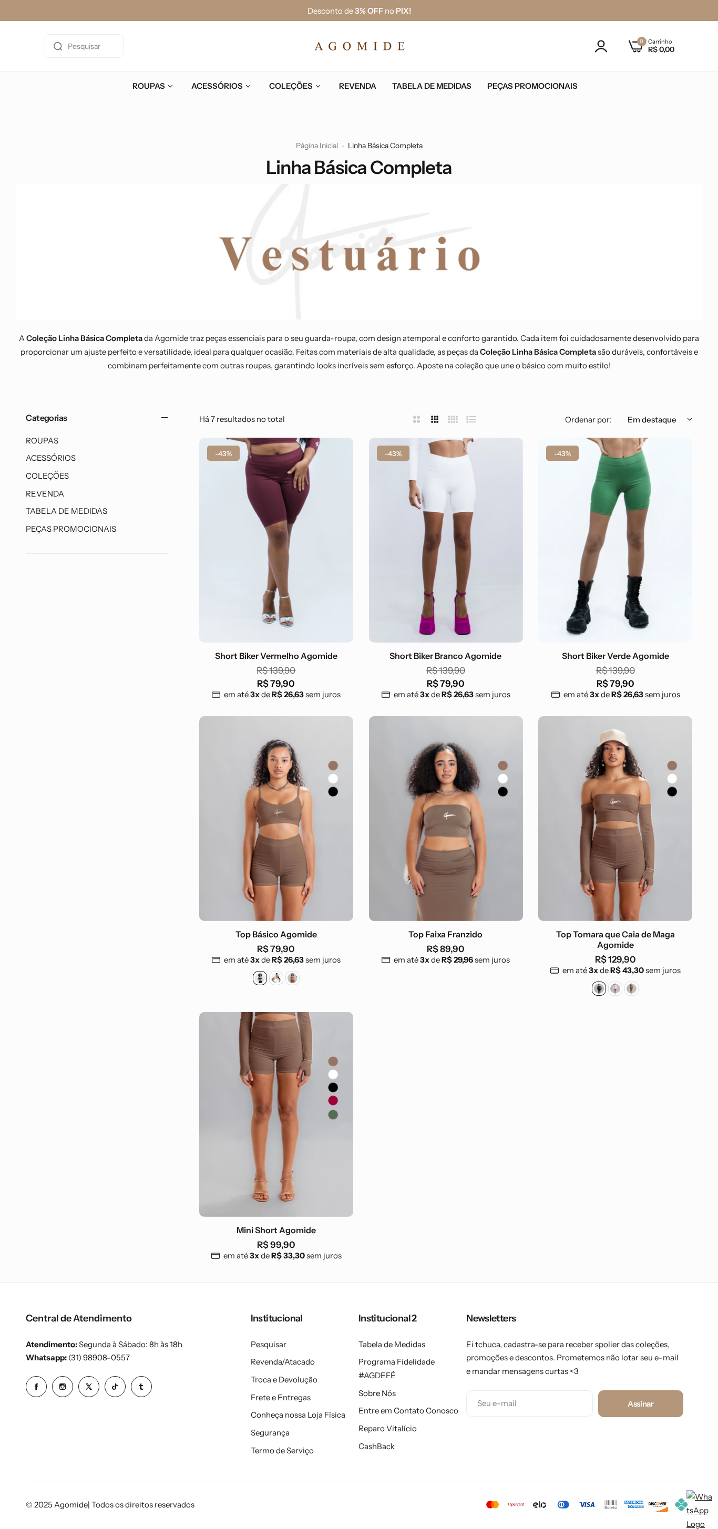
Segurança (270, 1433)
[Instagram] (62, 1386)
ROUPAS (42, 441)
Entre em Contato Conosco (408, 1411)
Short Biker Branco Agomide (445, 655)
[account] (604, 46)
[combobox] (84, 46)
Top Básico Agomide (276, 934)
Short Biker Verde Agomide (615, 655)
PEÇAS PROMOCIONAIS (71, 529)
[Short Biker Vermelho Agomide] (276, 540)
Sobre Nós (377, 1393)
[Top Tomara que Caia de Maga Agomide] (615, 818)
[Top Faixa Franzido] (446, 818)
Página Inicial (317, 145)
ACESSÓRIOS (51, 458)
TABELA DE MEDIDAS (66, 511)
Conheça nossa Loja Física (298, 1415)
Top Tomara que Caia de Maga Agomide (615, 939)
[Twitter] (88, 1386)
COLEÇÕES (47, 476)
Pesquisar (268, 1344)
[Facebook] (36, 1386)
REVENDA (45, 494)
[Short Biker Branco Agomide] (446, 540)
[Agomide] (359, 45)
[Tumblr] (141, 1386)
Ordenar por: (588, 420)
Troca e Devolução (284, 1380)
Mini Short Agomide (276, 1230)
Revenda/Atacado (283, 1362)
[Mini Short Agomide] (276, 1114)
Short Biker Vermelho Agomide (276, 655)
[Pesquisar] (57, 46)
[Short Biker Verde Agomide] (615, 540)
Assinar (640, 1404)
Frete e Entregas (281, 1397)
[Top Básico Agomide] (276, 818)
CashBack (376, 1446)
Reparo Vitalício (387, 1428)
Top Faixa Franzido (445, 934)
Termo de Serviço (282, 1450)
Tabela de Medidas (391, 1344)
